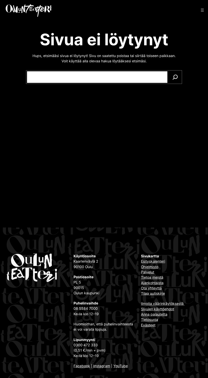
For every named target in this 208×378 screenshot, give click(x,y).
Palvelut (147, 272)
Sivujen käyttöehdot (157, 309)
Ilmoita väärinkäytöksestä (163, 303)
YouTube (120, 366)
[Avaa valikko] (202, 10)
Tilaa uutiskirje (153, 293)
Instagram (101, 366)
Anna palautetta (154, 314)
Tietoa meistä (152, 277)
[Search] (175, 77)
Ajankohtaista (152, 283)
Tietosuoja (149, 319)
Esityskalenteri (153, 261)
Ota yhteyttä (151, 288)
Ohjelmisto (149, 267)
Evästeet (148, 325)
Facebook (82, 366)
